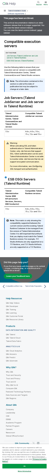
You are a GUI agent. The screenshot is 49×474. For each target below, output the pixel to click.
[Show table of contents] (5, 10)
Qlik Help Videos (13, 303)
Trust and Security (13, 375)
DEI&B (8, 419)
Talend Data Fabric (13, 341)
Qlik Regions (11, 398)
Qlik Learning (11, 313)
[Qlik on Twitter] (33, 443)
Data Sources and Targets (16, 395)
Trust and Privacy (13, 378)
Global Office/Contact (15, 436)
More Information (24, 471)
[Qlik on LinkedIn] (38, 443)
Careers (9, 429)
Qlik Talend (10, 334)
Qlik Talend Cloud (13, 338)
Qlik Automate (11, 361)
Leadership (10, 413)
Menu (46, 4)
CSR (7, 416)
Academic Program (14, 423)
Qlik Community (22, 443)
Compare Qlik (11, 388)
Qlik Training (11, 310)
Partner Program (12, 426)
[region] (24, 459)
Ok (24, 466)
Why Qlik (9, 372)
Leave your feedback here (18, 276)
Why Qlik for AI (12, 385)
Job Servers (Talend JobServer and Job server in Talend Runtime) (22, 57)
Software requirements (16, 14)
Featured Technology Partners (18, 392)
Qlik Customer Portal (14, 316)
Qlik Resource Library (14, 319)
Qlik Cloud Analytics (14, 351)
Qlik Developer (12, 306)
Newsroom (10, 433)
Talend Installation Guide (17, 11)
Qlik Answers (11, 354)
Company (10, 409)
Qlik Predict (10, 357)
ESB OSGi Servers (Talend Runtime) (20, 61)
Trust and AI (11, 382)
